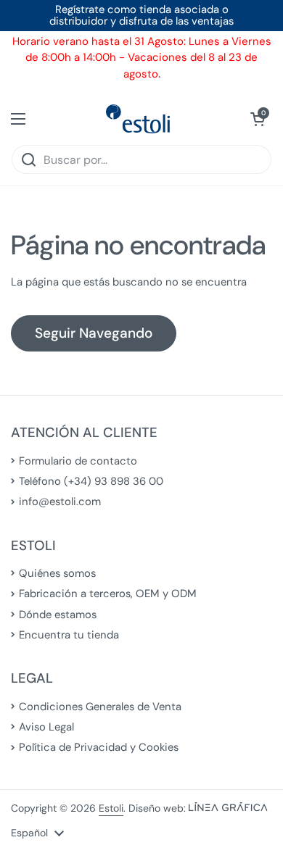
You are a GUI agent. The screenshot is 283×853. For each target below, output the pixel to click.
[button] (257, 118)
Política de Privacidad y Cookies (99, 747)
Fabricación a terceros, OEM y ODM (108, 593)
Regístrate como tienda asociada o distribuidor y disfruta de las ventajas (141, 16)
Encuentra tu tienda (69, 635)
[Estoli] (138, 118)
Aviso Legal (46, 727)
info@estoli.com (60, 501)
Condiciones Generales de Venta (100, 706)
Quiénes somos (57, 573)
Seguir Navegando (93, 333)
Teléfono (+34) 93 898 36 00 (91, 481)
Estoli (111, 808)
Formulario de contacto (78, 461)
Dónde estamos (58, 614)
